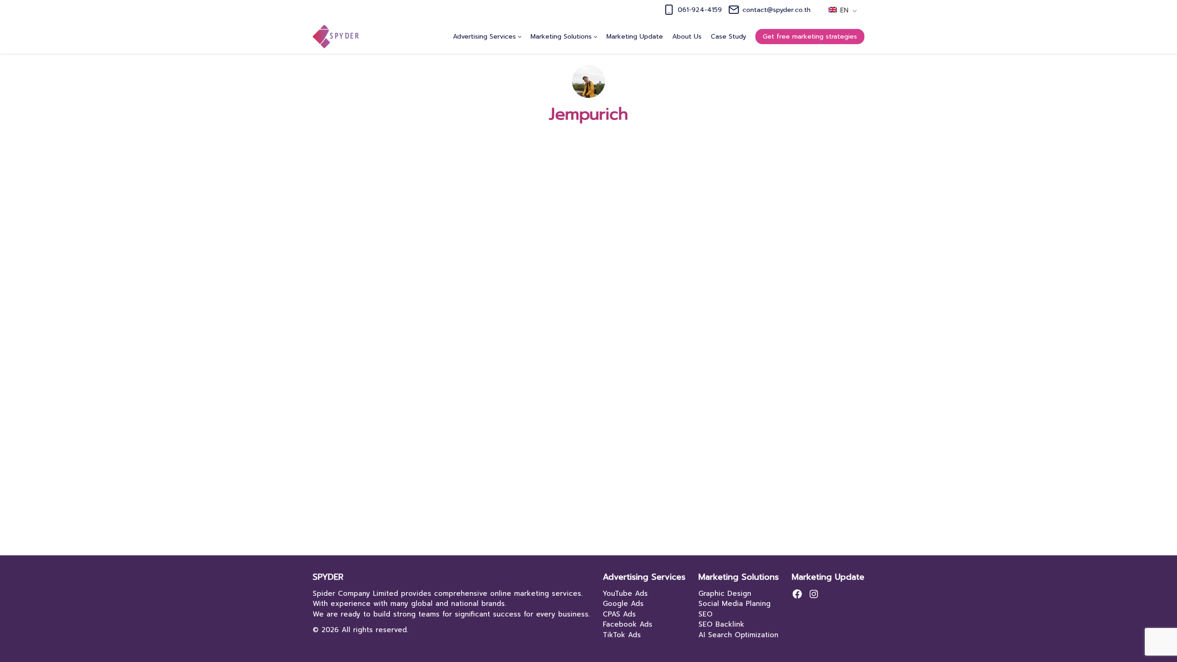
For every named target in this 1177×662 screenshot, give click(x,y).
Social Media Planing (734, 604)
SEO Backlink (721, 624)
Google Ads (623, 604)
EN (843, 10)
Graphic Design (724, 593)
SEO (705, 614)
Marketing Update (828, 577)
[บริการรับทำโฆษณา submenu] (519, 36)
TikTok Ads (622, 635)
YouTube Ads (625, 593)
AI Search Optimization (738, 635)
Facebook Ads (627, 624)
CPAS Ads (619, 614)
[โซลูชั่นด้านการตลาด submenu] (595, 36)
